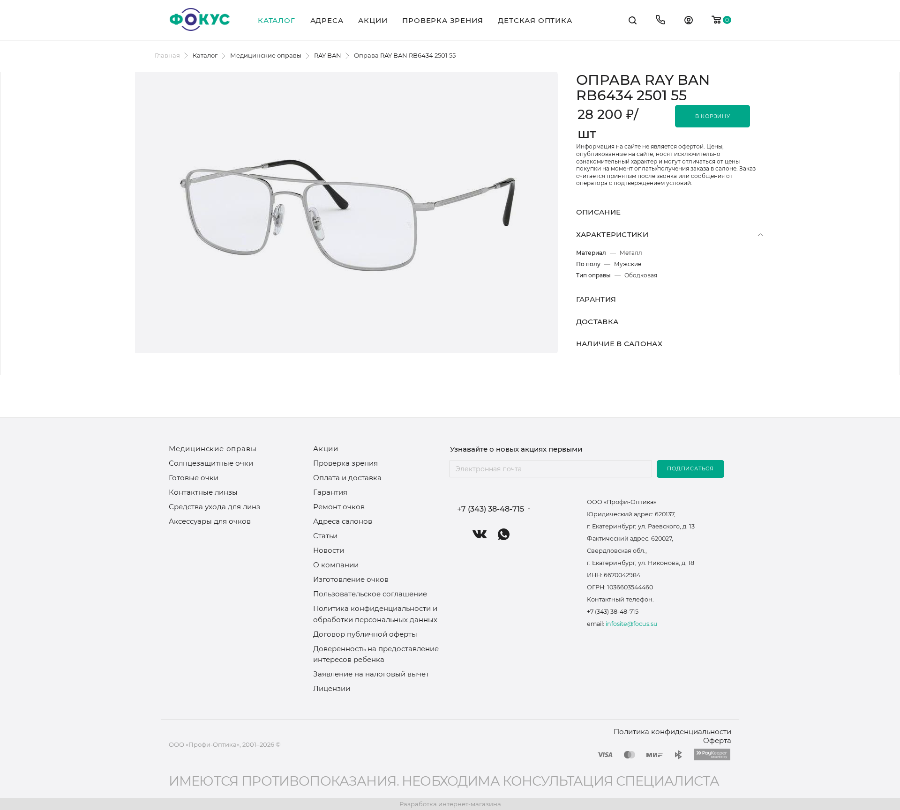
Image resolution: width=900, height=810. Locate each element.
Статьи (325, 535)
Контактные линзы (203, 492)
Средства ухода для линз (214, 506)
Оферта (717, 740)
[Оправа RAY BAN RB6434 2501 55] (346, 212)
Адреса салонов (342, 521)
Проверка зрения (345, 463)
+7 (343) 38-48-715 (490, 509)
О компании (336, 564)
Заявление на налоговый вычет (371, 673)
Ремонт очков (339, 506)
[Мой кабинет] (688, 21)
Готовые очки (193, 477)
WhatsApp (504, 534)
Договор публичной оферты (365, 634)
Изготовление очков (351, 579)
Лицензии (331, 688)
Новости (328, 550)
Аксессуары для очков (210, 521)
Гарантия (330, 492)
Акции (325, 448)
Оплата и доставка (347, 477)
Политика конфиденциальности (672, 731)
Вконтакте (480, 534)
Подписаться (690, 468)
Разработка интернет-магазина (450, 804)
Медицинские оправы (212, 448)
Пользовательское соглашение (370, 593)
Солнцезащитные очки (211, 463)
